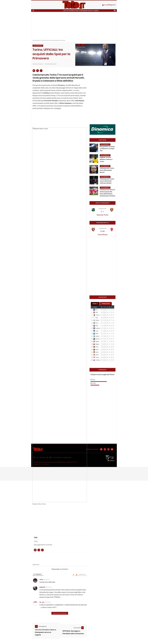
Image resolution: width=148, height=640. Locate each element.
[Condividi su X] (37, 70)
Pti (113, 307)
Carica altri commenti (59, 613)
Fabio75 (42, 587)
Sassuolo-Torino (102, 215)
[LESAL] (102, 129)
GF (107, 307)
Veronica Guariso (38, 64)
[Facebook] (101, 449)
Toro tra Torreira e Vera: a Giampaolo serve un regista (81, 10)
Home (34, 40)
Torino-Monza (102, 235)
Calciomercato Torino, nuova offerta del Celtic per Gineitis (107, 181)
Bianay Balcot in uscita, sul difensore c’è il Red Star (107, 149)
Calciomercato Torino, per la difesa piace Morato (107, 170)
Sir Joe (41, 602)
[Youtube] (112, 449)
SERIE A (95, 304)
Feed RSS (42, 457)
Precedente (42, 626)
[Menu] (33, 10)
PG (101, 307)
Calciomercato (37, 45)
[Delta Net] (110, 458)
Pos (92, 307)
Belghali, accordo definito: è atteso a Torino (106, 159)
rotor (41, 579)
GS (109, 307)
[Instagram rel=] (104, 449)
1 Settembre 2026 (102, 228)
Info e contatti (57, 457)
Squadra (95, 307)
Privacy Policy (67, 457)
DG (111, 307)
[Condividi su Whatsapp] (41, 70)
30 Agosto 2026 (102, 208)
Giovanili (38, 40)
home (36, 541)
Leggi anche (102, 140)
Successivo (77, 628)
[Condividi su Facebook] (34, 70)
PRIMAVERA (106, 304)
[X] (108, 449)
